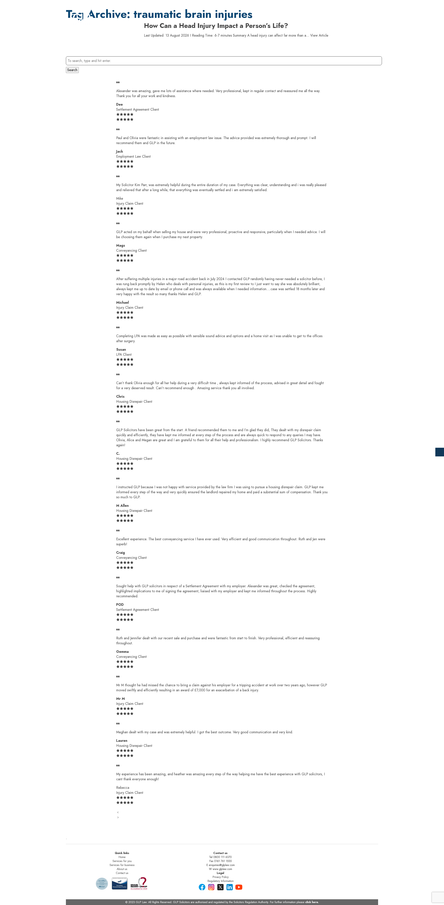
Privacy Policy (220, 877)
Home (219, 19)
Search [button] (72, 69)
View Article (319, 35)
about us (318, 19)
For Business (287, 19)
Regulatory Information (220, 881)
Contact (345, 19)
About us (122, 869)
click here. (312, 902)
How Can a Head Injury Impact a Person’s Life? (216, 25)
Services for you (122, 861)
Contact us (122, 873)
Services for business (122, 865)
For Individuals (250, 19)
